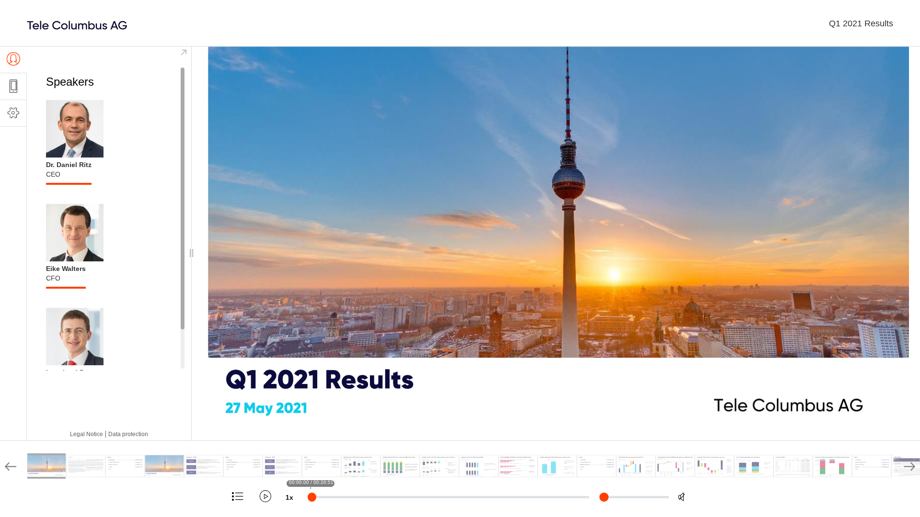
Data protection (128, 434)
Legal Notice (86, 434)
